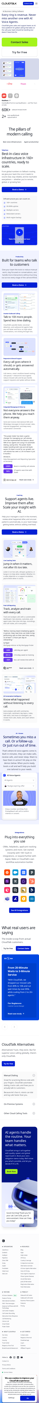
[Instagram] (14, 1357)
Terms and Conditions (8, 1369)
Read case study (25, 480)
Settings (11, 1398)
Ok (28, 1398)
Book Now (11, 1171)
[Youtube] (22, 1357)
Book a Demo (18, 189)
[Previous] (5, 1027)
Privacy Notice (6, 1365)
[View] (7, 872)
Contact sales (28, 3)
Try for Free (19, 52)
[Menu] (36, 3)
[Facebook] (11, 1357)
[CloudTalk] (9, 3)
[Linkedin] (18, 1357)
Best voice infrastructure (12, 142)
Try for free (8, 948)
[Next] (14, 1027)
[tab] (4, 95)
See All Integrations (19, 910)
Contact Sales (19, 42)
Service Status (8, 1372)
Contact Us (5, 1361)
